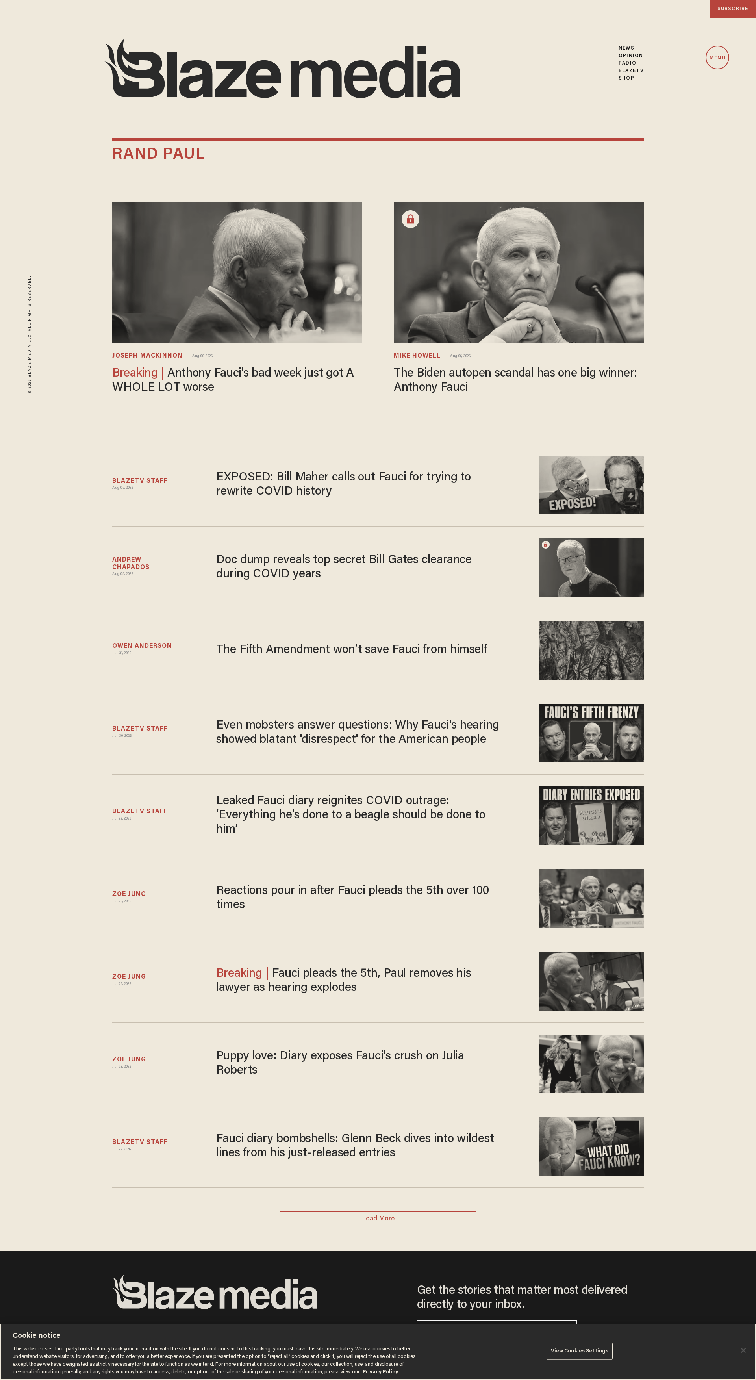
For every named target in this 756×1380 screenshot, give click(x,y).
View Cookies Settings (580, 1351)
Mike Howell (417, 356)
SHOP (626, 78)
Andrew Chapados (131, 564)
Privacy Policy (380, 1371)
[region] (378, 1352)
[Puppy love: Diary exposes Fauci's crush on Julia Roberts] (591, 1062)
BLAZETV (631, 70)
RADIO (627, 63)
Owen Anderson (142, 646)
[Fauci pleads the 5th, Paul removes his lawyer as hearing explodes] (591, 980)
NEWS (626, 48)
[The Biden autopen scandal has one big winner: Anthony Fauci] (519, 272)
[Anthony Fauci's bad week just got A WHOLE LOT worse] (237, 272)
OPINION (631, 55)
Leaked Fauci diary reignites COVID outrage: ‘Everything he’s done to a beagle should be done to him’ (350, 816)
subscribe (732, 8)
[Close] (743, 1350)
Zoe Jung (129, 894)
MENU (717, 58)
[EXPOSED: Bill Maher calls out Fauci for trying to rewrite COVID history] (591, 484)
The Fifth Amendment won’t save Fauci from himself (351, 650)
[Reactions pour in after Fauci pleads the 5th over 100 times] (591, 897)
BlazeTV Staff (140, 481)
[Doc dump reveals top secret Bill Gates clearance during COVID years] (591, 566)
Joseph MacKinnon (147, 356)
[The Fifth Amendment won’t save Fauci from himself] (591, 649)
